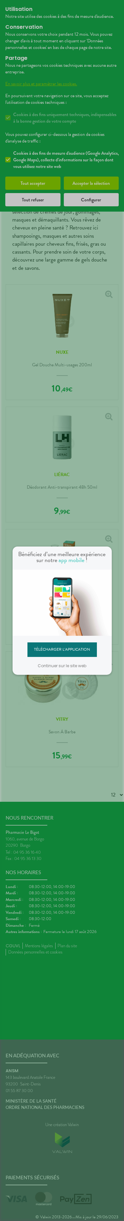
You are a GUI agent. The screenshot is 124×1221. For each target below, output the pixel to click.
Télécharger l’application (62, 649)
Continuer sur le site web (62, 666)
